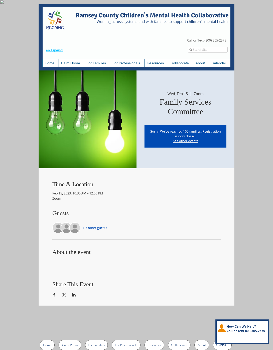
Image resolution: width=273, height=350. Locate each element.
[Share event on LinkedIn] (74, 294)
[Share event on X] (64, 294)
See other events (185, 141)
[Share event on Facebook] (54, 294)
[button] (97, 63)
